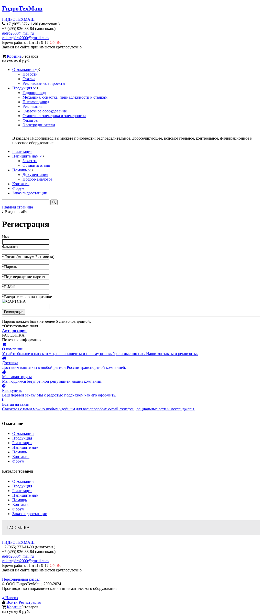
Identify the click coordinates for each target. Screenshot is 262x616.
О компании (23, 433)
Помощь (19, 452)
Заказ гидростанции (29, 513)
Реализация (22, 443)
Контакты (20, 456)
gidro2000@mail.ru (18, 33)
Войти (12, 602)
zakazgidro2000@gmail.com (25, 38)
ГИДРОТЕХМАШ (18, 19)
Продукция (22, 438)
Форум (18, 461)
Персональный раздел (21, 579)
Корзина (14, 56)
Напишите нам (25, 447)
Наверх (11, 598)
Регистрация (30, 602)
